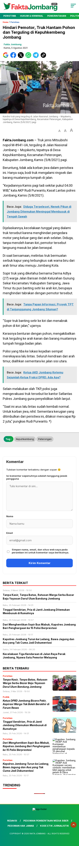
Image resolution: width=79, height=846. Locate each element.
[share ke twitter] (21, 57)
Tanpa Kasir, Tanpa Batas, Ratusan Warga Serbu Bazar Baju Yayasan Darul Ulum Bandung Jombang (25, 683)
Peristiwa (9, 15)
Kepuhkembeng (25, 439)
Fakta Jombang (12, 44)
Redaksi (12, 820)
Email (9, 532)
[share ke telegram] (36, 57)
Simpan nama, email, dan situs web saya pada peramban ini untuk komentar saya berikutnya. (40, 551)
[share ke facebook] (14, 57)
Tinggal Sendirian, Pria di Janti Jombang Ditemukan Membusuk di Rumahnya (25, 725)
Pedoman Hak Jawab (21, 825)
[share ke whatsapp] (29, 57)
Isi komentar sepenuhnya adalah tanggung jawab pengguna (36, 477)
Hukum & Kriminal (31, 15)
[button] (59, 131)
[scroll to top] (73, 825)
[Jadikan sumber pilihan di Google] (6, 57)
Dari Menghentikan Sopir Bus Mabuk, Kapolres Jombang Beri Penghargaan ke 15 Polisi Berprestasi (26, 746)
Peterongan (45, 439)
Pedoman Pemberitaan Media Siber (45, 820)
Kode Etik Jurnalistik (54, 825)
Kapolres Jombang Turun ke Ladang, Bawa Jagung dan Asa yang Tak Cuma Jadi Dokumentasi (26, 767)
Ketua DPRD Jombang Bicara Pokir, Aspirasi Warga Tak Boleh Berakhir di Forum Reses (26, 704)
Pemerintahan (56, 15)
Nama (9, 516)
